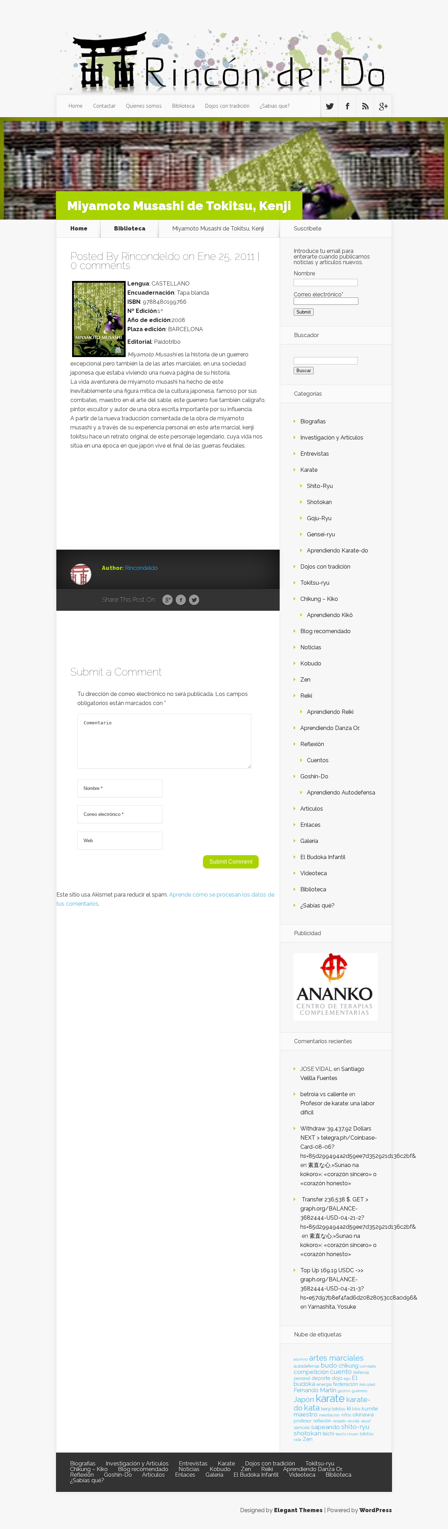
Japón (304, 1399)
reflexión (322, 1420)
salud (366, 1421)
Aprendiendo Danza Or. (330, 728)
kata (312, 1407)
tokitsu (366, 1433)
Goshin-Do (314, 776)
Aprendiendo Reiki (330, 712)
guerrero (359, 1391)
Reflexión (312, 744)
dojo (337, 1378)
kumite (370, 1408)
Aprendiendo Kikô (330, 615)
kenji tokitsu (333, 1408)
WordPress (375, 1510)
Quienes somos (144, 105)
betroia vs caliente (324, 1094)
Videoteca (313, 873)
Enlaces (310, 824)
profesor (303, 1420)
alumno (301, 1359)
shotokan (307, 1433)
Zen (305, 679)
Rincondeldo (150, 256)
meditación (329, 1415)
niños (346, 1415)
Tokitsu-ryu (314, 582)
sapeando (325, 1426)
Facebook (180, 600)
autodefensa (306, 1366)
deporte (321, 1378)
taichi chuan (347, 1433)
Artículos (311, 808)
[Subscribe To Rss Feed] (365, 106)
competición (311, 1371)
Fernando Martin (315, 1390)
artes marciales (336, 1358)
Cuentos (318, 760)
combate (368, 1366)
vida (297, 1439)
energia (324, 1384)
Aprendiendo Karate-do (337, 550)
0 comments (100, 265)
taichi (328, 1433)
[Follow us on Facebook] (347, 106)
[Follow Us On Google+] (383, 106)
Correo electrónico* (318, 294)
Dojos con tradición (227, 105)
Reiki (306, 695)
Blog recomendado (325, 631)
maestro (305, 1414)
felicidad (367, 1384)
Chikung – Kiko (319, 599)
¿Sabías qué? (317, 905)
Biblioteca (183, 105)
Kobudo (310, 663)
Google (167, 600)
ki (349, 1408)
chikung (348, 1365)
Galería (309, 841)
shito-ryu (355, 1426)
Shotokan (319, 502)
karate (330, 1398)
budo (329, 1365)
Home (76, 105)
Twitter (194, 600)
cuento (341, 1371)
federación (345, 1384)
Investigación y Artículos (331, 437)
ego (347, 1378)
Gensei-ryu (321, 534)
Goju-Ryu (319, 518)
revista (353, 1421)
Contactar (104, 105)
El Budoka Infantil (322, 857)
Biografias (313, 421)
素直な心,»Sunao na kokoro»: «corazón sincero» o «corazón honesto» (338, 1174)
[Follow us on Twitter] (329, 106)
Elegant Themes (298, 1510)
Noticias (310, 647)
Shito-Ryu (320, 486)
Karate (308, 470)
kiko (356, 1409)
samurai (302, 1427)
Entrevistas (314, 453)
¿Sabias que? (274, 105)
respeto (339, 1421)
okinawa (363, 1414)
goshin (344, 1390)
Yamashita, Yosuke (332, 1306)
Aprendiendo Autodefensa (341, 792)
